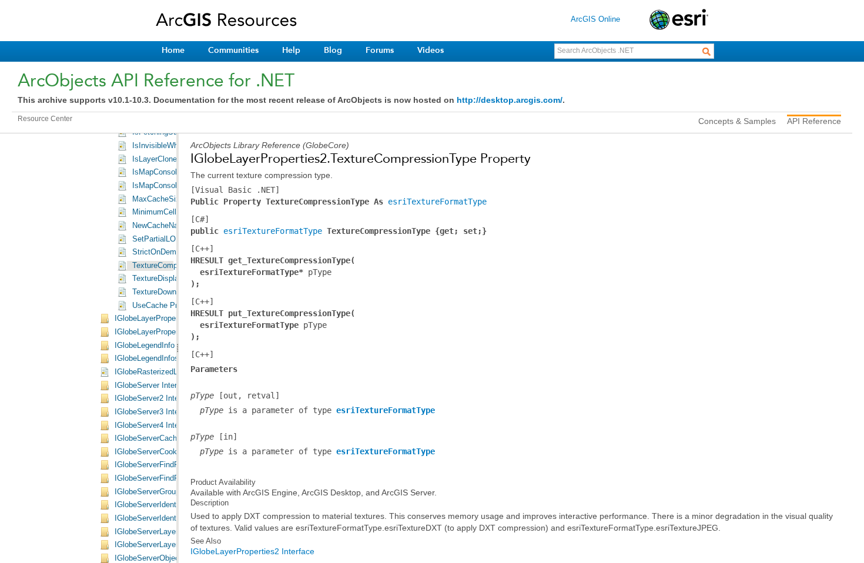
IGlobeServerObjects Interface (166, 558)
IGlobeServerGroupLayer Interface (173, 492)
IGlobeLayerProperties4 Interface (171, 318)
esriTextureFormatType (437, 201)
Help (291, 50)
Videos (430, 50)
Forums (380, 50)
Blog (333, 50)
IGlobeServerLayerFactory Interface (175, 545)
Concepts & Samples (737, 121)
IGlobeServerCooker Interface (165, 452)
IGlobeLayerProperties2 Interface (252, 551)
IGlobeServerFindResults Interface (173, 478)
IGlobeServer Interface (153, 385)
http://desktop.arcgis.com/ (509, 100)
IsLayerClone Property (170, 159)
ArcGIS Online (595, 19)
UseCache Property (165, 305)
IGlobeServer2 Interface (155, 398)
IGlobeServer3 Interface (155, 412)
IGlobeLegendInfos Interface (163, 358)
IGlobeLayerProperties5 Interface (171, 332)
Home (173, 50)
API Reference (814, 121)
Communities (233, 50)
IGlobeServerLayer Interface (162, 532)
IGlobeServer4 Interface (155, 425)
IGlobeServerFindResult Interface (171, 465)
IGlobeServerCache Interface (164, 438)
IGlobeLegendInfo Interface (161, 345)
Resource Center (45, 119)
